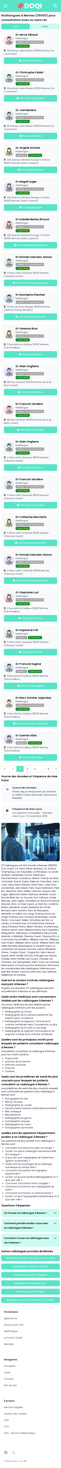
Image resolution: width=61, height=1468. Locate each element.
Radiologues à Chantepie (30, 1291)
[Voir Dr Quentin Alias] (30, 747)
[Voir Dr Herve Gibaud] (30, 48)
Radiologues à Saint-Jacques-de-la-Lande (30, 1258)
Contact (9, 1379)
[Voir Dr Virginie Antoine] (30, 160)
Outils (7, 1372)
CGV (6, 1426)
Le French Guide (13, 1337)
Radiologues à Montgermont (30, 1283)
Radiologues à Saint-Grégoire (30, 1274)
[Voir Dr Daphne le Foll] (30, 642)
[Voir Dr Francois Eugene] (30, 676)
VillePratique (11, 1331)
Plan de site (10, 1385)
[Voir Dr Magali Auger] (30, 195)
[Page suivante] (56, 769)
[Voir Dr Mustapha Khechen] (30, 306)
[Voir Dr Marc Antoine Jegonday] (30, 711)
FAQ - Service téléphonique (19, 1433)
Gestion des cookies (15, 1413)
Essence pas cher (14, 1324)
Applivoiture (10, 1318)
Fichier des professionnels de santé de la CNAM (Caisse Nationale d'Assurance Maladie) (34, 795)
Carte (44, 26)
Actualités (9, 1366)
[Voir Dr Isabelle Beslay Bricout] (30, 233)
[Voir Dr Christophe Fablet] (30, 86)
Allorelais (9, 1344)
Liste (15, 26)
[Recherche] (55, 6)
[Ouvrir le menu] (5, 6)
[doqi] (29, 6)
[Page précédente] (5, 769)
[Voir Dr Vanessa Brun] (30, 342)
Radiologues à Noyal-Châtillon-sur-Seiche (30, 1300)
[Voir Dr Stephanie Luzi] (30, 606)
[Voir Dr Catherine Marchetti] (30, 531)
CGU (6, 1420)
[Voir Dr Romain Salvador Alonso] (30, 271)
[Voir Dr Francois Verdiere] (30, 418)
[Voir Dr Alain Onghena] (30, 380)
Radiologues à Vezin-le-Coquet (30, 1266)
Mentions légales (13, 1407)
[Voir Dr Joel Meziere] (30, 124)
